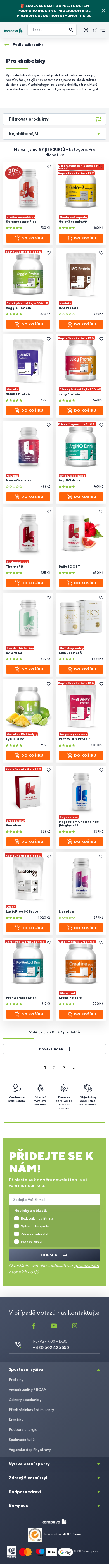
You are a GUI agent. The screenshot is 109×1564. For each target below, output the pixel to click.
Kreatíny (16, 1420)
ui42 (78, 1534)
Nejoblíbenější (23, 133)
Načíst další (52, 1048)
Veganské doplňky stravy (30, 1450)
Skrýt (103, 11)
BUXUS (67, 1534)
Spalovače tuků (22, 1440)
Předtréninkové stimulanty (31, 1410)
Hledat (71, 30)
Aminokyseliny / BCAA (27, 1390)
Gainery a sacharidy (25, 1400)
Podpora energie (23, 1430)
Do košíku (32, 238)
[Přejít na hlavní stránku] (13, 30)
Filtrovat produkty (28, 119)
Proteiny (16, 1380)
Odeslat (50, 1255)
